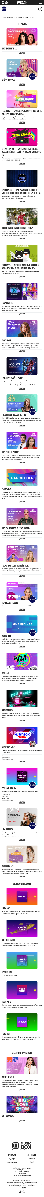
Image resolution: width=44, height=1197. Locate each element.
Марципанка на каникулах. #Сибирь (18, 228)
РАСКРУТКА (6, 489)
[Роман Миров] (32, 744)
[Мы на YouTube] (6, 3)
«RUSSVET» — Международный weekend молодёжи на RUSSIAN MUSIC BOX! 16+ (20, 267)
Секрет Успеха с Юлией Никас (15, 565)
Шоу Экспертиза (9, 48)
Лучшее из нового (10, 603)
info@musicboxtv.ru (24, 1175)
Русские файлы (9, 788)
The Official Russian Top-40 (14, 415)
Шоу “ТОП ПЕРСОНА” (10, 452)
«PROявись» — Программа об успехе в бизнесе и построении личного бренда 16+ (21, 192)
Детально (22, 53)
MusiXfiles (6, 636)
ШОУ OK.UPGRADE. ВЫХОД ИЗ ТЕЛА (16, 528)
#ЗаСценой (6, 340)
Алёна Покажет (9, 80)
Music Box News (9, 747)
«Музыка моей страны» (12, 378)
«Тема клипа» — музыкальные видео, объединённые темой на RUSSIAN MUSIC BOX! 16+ (21, 152)
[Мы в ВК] (3, 3)
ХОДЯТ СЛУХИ (8, 1077)
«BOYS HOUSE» (7, 303)
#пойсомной (7, 710)
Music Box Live (8, 866)
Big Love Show (8, 1116)
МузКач (5, 673)
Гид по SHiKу (7, 829)
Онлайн (24, 1188)
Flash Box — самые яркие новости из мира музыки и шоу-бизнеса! (22, 112)
